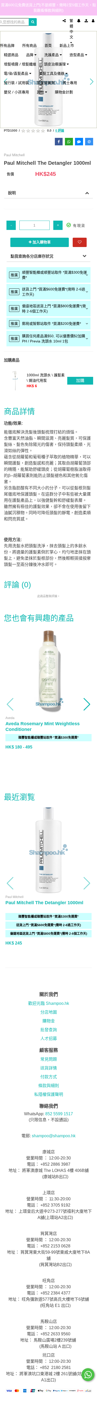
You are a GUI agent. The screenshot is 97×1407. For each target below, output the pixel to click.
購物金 (48, 1021)
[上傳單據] (86, 21)
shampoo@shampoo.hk (54, 1136)
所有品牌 (7, 45)
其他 (41, 91)
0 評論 (59, 130)
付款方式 (48, 1077)
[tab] (48, 275)
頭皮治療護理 (55, 64)
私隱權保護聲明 (48, 1094)
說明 (12, 193)
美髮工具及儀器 (52, 73)
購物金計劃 (64, 91)
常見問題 (48, 1059)
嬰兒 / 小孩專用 (16, 91)
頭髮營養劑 (46, 82)
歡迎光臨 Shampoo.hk (48, 1003)
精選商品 (11, 54)
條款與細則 (48, 1085)
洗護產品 (52, 54)
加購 (80, 380)
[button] (10, 704)
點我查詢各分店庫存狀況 (32, 256)
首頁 (48, 45)
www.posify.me (48, 1401)
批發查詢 (48, 1030)
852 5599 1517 (59, 1114)
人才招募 (48, 1038)
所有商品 (29, 45)
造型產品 (77, 54)
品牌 (30, 54)
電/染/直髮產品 (16, 73)
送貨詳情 (48, 1068)
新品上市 (66, 45)
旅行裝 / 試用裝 (16, 82)
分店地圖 (48, 1012)
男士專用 (70, 82)
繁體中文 (71, 29)
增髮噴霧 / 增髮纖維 (20, 64)
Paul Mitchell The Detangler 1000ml (44, 902)
